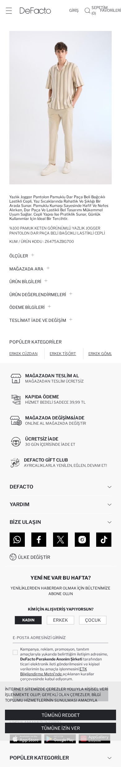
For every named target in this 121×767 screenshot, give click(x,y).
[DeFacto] (35, 10)
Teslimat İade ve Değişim (37, 320)
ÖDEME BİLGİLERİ (27, 307)
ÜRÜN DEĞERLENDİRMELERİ (37, 294)
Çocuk (93, 620)
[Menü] (8, 10)
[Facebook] (39, 540)
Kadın (28, 620)
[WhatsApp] (17, 540)
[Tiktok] (103, 540)
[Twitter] (60, 540)
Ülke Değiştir (34, 557)
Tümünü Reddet (61, 715)
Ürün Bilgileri (25, 281)
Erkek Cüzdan (23, 353)
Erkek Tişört (63, 353)
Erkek (60, 620)
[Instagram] (82, 540)
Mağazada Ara (26, 268)
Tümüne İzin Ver (60, 728)
